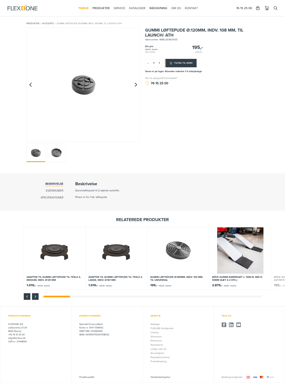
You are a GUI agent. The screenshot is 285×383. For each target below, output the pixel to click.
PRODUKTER (32, 23)
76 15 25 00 (159, 83)
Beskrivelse (54, 184)
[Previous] (30, 84)
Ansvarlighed (157, 353)
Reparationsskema (160, 357)
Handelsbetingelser (161, 377)
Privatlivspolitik (86, 377)
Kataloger (155, 324)
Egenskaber (54, 190)
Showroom (156, 336)
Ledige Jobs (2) (158, 349)
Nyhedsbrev (157, 344)
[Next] (136, 84)
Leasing (154, 332)
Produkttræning (158, 361)
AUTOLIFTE (48, 23)
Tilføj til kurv (183, 63)
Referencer (156, 340)
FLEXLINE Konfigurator (162, 328)
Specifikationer (52, 197)
